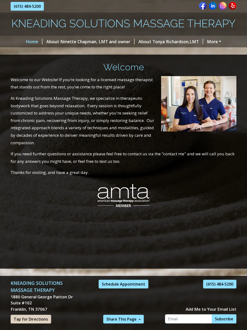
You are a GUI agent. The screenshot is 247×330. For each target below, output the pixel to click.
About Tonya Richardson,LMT (168, 41)
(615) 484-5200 (27, 6)
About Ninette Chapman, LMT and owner (88, 41)
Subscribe (224, 319)
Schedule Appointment (123, 284)
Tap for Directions (31, 319)
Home (32, 41)
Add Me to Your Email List (211, 309)
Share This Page (121, 319)
